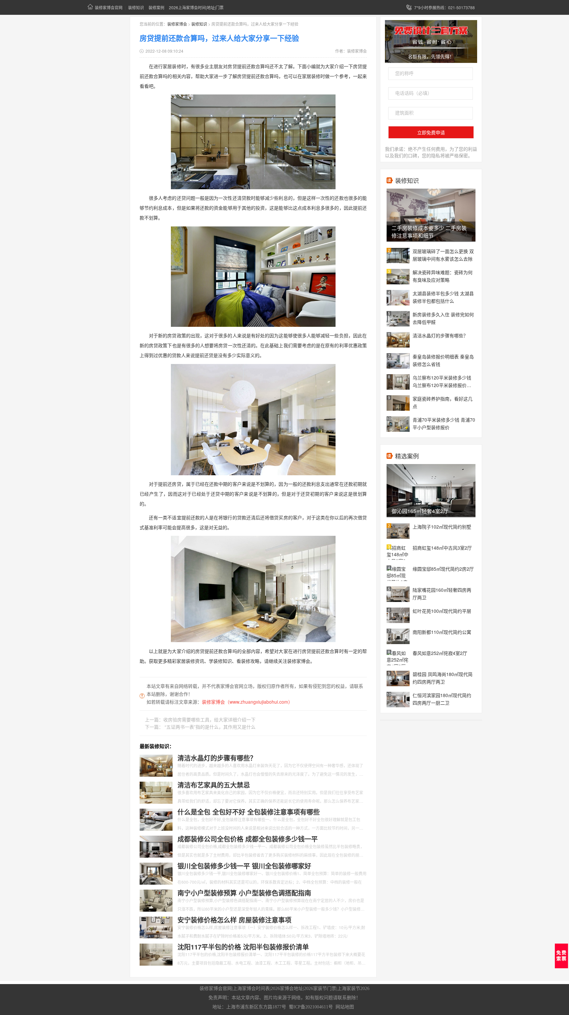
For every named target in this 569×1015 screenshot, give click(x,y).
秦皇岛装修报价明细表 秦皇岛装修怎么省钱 (443, 360)
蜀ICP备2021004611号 (311, 1006)
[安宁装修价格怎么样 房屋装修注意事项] (156, 927)
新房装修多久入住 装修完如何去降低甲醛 (443, 318)
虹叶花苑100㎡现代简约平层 (442, 611)
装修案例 (156, 7)
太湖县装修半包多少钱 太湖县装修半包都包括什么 (443, 297)
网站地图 (345, 1006)
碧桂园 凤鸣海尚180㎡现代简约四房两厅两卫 (443, 678)
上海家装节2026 (353, 988)
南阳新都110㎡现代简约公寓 (442, 632)
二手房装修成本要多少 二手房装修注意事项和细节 (429, 231)
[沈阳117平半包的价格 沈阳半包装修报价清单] (156, 953)
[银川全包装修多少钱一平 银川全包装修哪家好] (156, 873)
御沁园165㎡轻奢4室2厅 (420, 511)
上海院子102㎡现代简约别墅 (442, 526)
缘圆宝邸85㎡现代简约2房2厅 (443, 568)
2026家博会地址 (287, 988)
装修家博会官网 (108, 7)
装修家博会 (177, 24)
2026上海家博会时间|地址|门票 (196, 7)
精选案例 (407, 456)
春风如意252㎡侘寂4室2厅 (440, 653)
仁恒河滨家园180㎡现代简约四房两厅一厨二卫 (442, 699)
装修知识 (136, 7)
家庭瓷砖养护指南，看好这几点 (443, 402)
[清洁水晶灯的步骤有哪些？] (156, 765)
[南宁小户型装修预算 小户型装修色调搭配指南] (156, 900)
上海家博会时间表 (251, 988)
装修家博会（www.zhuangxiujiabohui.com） (247, 701)
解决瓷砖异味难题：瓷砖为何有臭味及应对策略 (443, 276)
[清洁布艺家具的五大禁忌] (156, 792)
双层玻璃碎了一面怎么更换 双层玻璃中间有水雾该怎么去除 (443, 255)
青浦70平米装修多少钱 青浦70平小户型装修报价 (444, 423)
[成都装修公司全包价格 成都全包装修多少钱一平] (156, 846)
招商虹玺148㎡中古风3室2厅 (442, 547)
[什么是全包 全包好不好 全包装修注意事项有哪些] (156, 819)
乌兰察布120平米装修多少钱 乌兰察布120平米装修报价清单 (442, 381)
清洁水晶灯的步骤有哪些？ (440, 335)
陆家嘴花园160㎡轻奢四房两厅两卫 (442, 593)
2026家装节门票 (320, 988)
